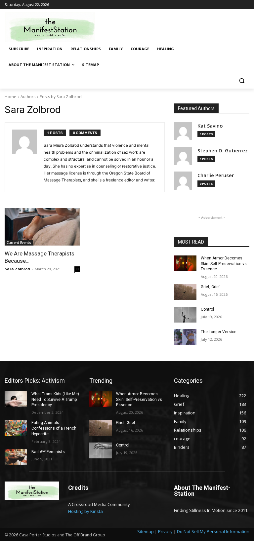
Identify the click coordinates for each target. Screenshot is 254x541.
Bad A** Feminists (48, 451)
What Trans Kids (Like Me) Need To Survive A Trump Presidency (55, 399)
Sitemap (145, 531)
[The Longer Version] (185, 337)
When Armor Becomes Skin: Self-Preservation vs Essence (224, 264)
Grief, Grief (210, 287)
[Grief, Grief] (185, 292)
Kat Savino (210, 126)
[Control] (185, 315)
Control (207, 309)
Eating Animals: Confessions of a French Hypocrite (53, 428)
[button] (241, 81)
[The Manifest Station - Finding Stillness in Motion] (50, 27)
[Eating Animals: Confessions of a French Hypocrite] (16, 428)
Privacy (165, 531)
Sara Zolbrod (17, 268)
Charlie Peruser (215, 175)
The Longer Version (218, 331)
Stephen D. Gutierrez (222, 150)
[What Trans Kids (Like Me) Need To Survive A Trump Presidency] (16, 399)
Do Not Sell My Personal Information (213, 531)
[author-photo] (28, 157)
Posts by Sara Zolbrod (61, 96)
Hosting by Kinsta (85, 511)
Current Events (19, 242)
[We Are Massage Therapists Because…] (42, 227)
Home (10, 96)
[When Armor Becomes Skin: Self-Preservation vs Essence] (185, 263)
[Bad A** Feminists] (16, 457)
